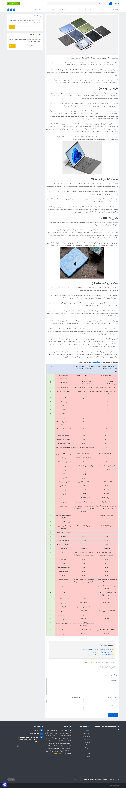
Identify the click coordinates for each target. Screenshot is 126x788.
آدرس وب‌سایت (114, 705)
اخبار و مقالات (55, 10)
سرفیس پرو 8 (95, 362)
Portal (108, 785)
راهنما (40, 10)
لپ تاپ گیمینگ (83, 10)
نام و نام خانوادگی (113, 697)
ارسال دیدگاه (113, 715)
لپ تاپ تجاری (93, 10)
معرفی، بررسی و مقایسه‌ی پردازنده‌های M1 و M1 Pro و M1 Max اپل (96, 649)
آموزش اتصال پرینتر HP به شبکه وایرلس (102, 652)
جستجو (12, 27)
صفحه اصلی (114, 10)
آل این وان (73, 10)
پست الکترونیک (76, 697)
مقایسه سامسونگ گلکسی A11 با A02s (103, 654)
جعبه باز (35, 10)
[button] (13, 3)
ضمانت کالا (65, 10)
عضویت (12, 46)
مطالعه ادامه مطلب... (55, 753)
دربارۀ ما (47, 10)
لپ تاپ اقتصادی (104, 10)
